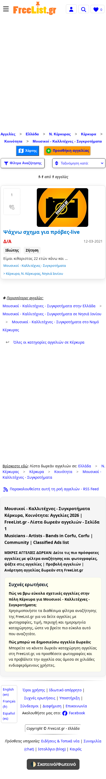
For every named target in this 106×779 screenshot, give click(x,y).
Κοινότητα (13, 141)
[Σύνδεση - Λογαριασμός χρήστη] (71, 8)
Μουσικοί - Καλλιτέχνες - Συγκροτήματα (67, 141)
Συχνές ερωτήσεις (39, 697)
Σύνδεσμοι (29, 705)
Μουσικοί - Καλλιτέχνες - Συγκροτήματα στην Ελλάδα (49, 305)
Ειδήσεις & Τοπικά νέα (60, 741)
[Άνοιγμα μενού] (6, 9)
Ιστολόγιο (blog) (52, 749)
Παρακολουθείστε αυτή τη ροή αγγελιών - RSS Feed (54, 488)
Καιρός (76, 749)
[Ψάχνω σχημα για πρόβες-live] (62, 207)
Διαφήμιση (52, 705)
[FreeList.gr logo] (35, 9)
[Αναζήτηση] (83, 9)
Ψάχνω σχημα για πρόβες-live (41, 231)
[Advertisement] (53, 75)
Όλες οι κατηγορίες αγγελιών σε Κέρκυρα (45, 342)
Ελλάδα (32, 134)
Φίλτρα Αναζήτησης (25, 163)
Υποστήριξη (69, 697)
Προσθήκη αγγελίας (70, 150)
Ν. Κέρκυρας (60, 134)
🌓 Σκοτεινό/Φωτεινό (53, 764)
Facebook (76, 712)
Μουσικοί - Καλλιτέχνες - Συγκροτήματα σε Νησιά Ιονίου (52, 313)
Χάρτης (30, 150)
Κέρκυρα (88, 134)
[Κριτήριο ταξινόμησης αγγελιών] (78, 163)
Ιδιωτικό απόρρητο (65, 689)
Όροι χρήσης (34, 689)
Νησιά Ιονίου (52, 273)
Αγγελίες (8, 134)
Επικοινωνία (76, 705)
